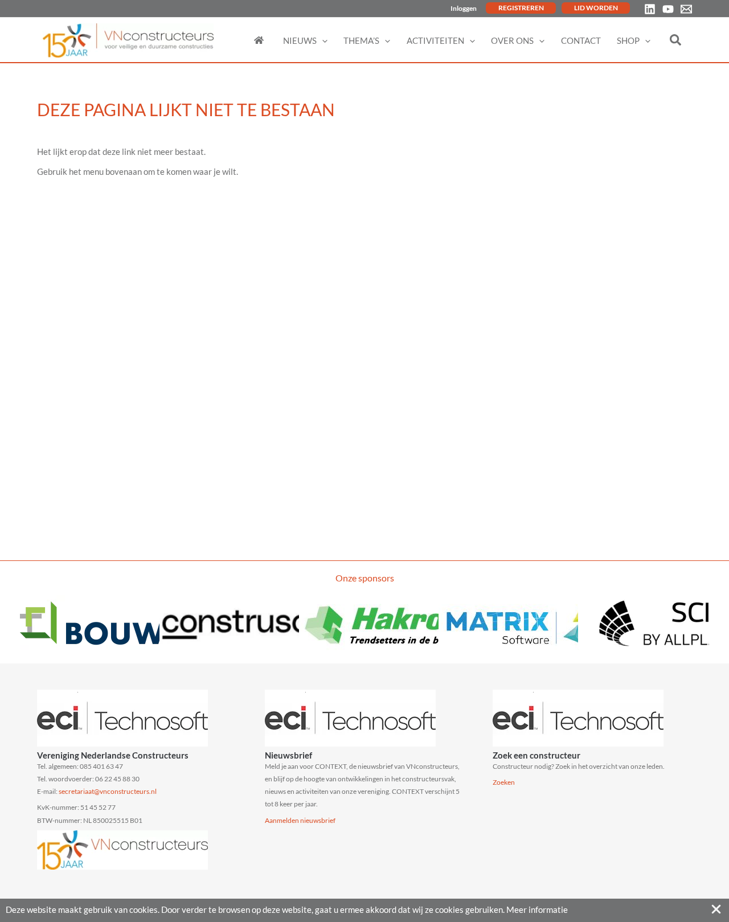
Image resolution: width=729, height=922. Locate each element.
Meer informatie (537, 909)
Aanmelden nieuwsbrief (300, 820)
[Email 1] (686, 9)
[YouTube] (668, 9)
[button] (322, 40)
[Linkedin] (650, 9)
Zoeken (504, 782)
